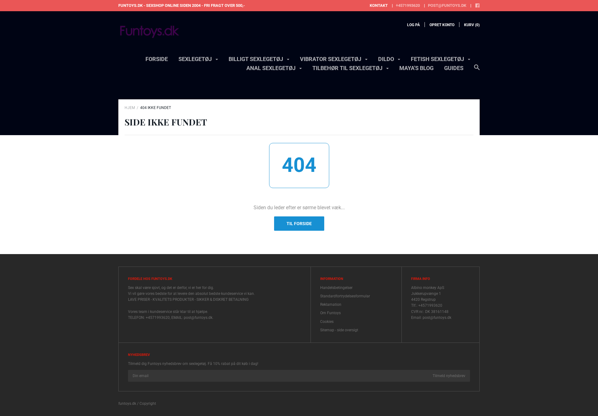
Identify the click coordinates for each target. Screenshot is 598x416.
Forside (156, 59)
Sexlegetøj (195, 59)
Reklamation (330, 304)
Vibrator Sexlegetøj (331, 59)
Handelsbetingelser (336, 288)
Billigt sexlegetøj (256, 59)
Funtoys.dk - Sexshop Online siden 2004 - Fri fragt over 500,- (181, 5)
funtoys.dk (127, 403)
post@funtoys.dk (447, 5)
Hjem (130, 108)
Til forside (299, 223)
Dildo (386, 59)
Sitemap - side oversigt (339, 330)
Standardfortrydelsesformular (345, 296)
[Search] (477, 70)
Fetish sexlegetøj (438, 59)
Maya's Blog (416, 68)
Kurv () (472, 25)
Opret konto (442, 25)
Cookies (327, 321)
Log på (413, 25)
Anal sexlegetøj (271, 68)
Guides (453, 68)
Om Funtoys (330, 313)
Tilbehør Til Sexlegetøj (348, 68)
